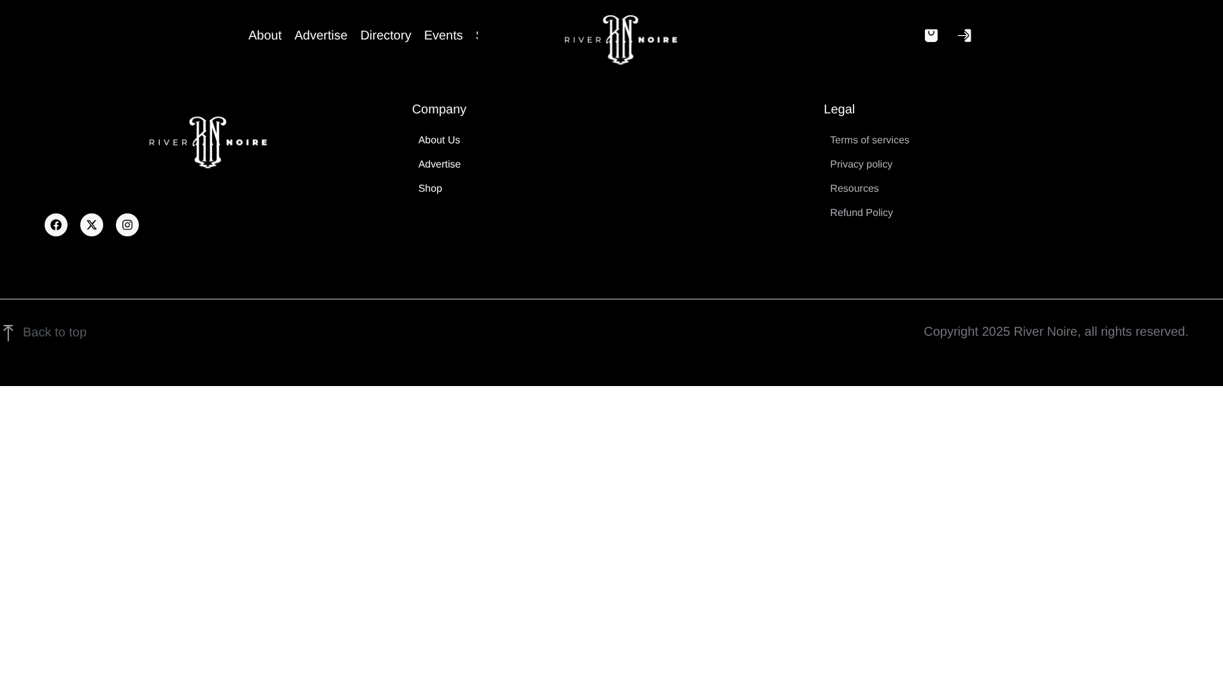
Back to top (55, 333)
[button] (931, 35)
